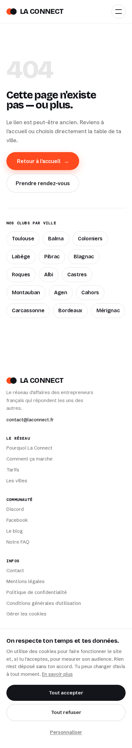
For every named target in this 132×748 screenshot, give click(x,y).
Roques (21, 274)
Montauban (26, 292)
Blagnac (84, 257)
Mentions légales (25, 581)
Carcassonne (28, 310)
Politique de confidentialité (36, 592)
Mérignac (108, 310)
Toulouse (23, 239)
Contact (15, 570)
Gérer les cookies (26, 614)
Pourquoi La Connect (29, 448)
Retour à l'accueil (43, 161)
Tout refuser (66, 712)
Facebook (17, 520)
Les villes (16, 481)
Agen (60, 292)
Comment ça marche (29, 459)
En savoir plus (57, 674)
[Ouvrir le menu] (118, 11)
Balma (55, 239)
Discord (15, 509)
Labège (21, 257)
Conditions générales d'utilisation (43, 603)
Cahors (90, 292)
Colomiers (90, 239)
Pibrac (52, 257)
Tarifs (12, 470)
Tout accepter (66, 693)
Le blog (14, 531)
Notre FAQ (17, 542)
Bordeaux (70, 310)
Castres (77, 274)
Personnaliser (66, 732)
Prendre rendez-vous (43, 183)
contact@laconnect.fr (30, 420)
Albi (48, 274)
